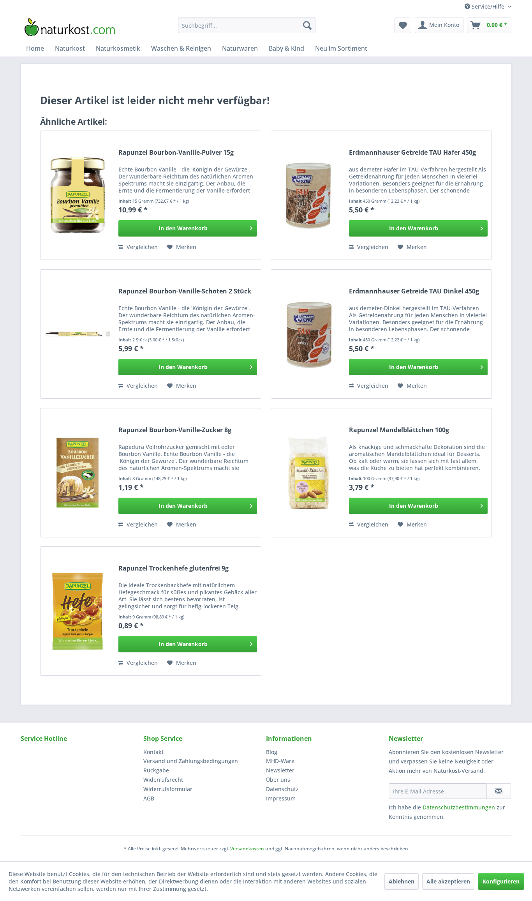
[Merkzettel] (403, 25)
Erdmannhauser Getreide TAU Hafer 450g (412, 152)
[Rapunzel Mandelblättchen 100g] (308, 472)
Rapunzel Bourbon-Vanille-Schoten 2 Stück (184, 291)
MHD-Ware (280, 761)
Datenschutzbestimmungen (459, 807)
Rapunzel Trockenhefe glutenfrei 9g (173, 568)
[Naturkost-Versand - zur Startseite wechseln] (70, 27)
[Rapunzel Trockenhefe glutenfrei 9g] (77, 611)
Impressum (281, 798)
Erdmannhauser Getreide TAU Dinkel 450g (414, 291)
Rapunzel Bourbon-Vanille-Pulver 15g (176, 152)
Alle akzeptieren (448, 881)
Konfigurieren (501, 881)
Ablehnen (401, 881)
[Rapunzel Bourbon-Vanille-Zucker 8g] (77, 472)
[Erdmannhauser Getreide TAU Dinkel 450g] (308, 333)
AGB (148, 798)
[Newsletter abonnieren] (498, 791)
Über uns (278, 779)
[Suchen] (307, 25)
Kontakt (153, 752)
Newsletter (280, 770)
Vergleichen (141, 247)
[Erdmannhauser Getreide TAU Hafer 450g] (308, 195)
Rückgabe (156, 770)
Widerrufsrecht (163, 779)
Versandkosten (247, 848)
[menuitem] (246, 25)
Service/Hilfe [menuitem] (488, 6)
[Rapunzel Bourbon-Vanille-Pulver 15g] (77, 195)
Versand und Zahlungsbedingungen (190, 761)
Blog (271, 752)
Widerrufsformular (167, 789)
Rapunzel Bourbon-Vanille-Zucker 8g (174, 430)
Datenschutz (282, 789)
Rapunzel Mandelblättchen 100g (399, 430)
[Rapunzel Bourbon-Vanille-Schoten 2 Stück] (77, 333)
